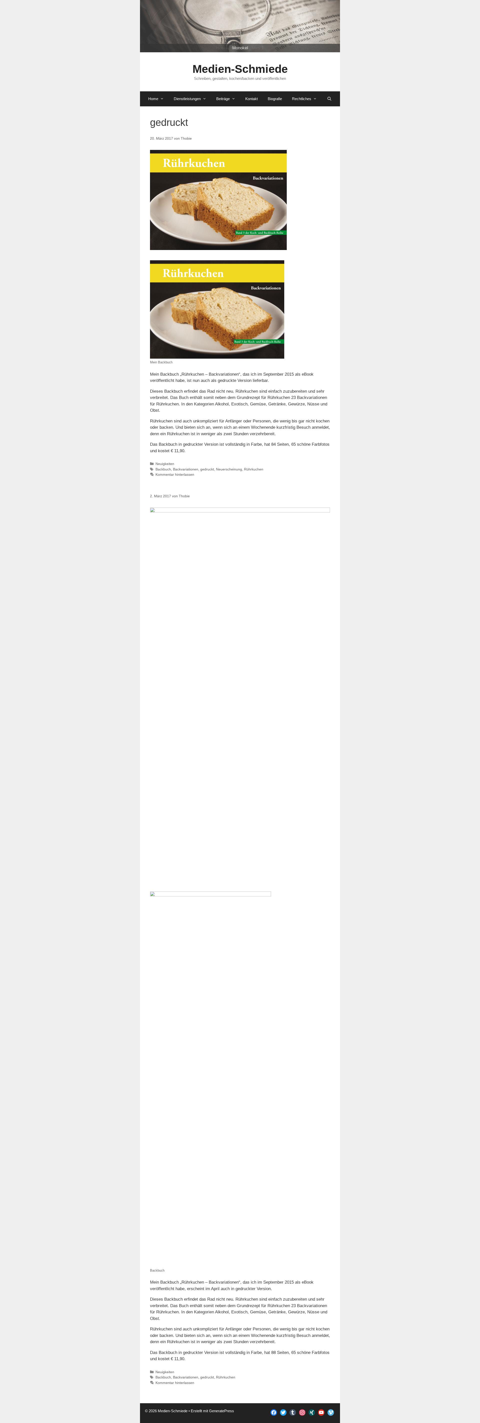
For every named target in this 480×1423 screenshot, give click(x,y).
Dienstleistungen (187, 99)
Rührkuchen (253, 469)
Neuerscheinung (229, 469)
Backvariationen (185, 469)
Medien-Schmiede (240, 69)
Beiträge (223, 99)
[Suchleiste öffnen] (329, 98)
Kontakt (251, 99)
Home (153, 99)
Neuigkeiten (165, 464)
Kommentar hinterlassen (175, 474)
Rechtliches (301, 99)
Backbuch (163, 469)
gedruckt (207, 469)
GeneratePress (221, 1411)
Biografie (275, 99)
